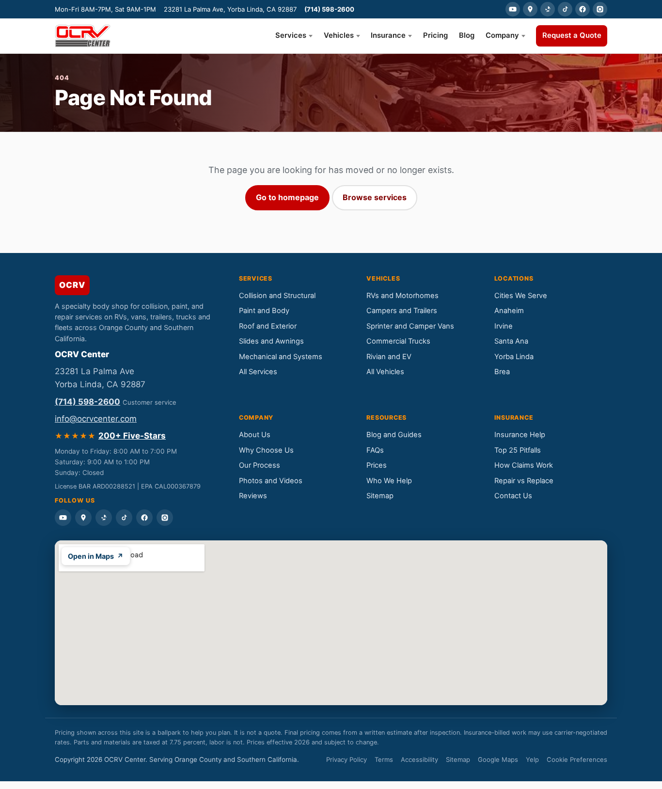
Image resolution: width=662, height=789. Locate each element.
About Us (254, 434)
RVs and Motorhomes (402, 295)
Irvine (503, 326)
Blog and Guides (394, 434)
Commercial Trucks (398, 341)
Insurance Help (519, 434)
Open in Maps (96, 556)
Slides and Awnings (271, 341)
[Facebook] (582, 9)
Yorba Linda (514, 356)
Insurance (388, 35)
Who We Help (389, 480)
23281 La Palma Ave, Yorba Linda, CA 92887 (230, 9)
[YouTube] (512, 9)
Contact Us (513, 495)
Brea (502, 371)
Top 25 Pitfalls (517, 450)
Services (290, 35)
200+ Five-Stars (132, 436)
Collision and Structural (277, 295)
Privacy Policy (346, 759)
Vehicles (339, 35)
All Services (258, 371)
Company (502, 35)
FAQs (375, 450)
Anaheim (509, 310)
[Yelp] (547, 9)
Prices (376, 465)
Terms (384, 759)
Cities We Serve (520, 295)
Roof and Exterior (268, 326)
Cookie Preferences (577, 759)
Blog (466, 35)
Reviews (253, 495)
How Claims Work (523, 465)
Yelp (532, 759)
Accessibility (419, 759)
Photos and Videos (270, 480)
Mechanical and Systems (280, 356)
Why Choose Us (266, 450)
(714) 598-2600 (329, 9)
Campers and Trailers (401, 310)
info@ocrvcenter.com (96, 419)
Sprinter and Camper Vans (410, 326)
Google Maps (498, 759)
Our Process (259, 465)
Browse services (375, 197)
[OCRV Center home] (82, 36)
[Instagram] (600, 9)
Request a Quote (571, 35)
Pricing (435, 35)
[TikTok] (565, 9)
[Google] (530, 9)
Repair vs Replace (523, 480)
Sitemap (380, 495)
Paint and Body (264, 310)
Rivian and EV (388, 356)
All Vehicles (385, 371)
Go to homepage (287, 197)
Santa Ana (511, 341)
